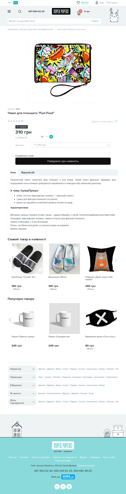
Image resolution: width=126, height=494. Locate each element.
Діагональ (19, 145)
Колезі (82, 369)
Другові (66, 393)
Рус (10, 2)
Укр (15, 2)
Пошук (95, 21)
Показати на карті (86, 465)
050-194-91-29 (63, 470)
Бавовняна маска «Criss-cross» (100, 336)
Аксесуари (87, 377)
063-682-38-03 (83, 470)
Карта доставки (63, 460)
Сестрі (65, 369)
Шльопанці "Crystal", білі (23, 277)
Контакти (24, 457)
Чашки (48, 377)
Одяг (40, 377)
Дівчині (41, 369)
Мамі (58, 369)
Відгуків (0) (27, 172)
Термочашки (111, 377)
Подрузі (73, 369)
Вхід (102, 2)
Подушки (66, 377)
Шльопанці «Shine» (57, 277)
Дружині (50, 369)
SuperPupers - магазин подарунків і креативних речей (30, 29)
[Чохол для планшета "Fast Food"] (63, 69)
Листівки (57, 377)
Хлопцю (110, 369)
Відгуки (83, 457)
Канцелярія (99, 377)
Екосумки (76, 377)
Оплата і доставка (41, 457)
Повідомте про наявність (63, 161)
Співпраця (95, 457)
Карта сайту (109, 457)
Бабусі (102, 369)
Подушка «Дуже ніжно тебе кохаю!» (99, 278)
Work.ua (55, 477)
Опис (13, 172)
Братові (41, 393)
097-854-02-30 (43, 470)
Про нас (13, 457)
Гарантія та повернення (65, 457)
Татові (91, 393)
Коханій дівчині (54, 393)
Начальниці (92, 369)
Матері (84, 393)
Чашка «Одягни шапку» (23, 336)
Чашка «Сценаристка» (59, 336)
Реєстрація (112, 2)
